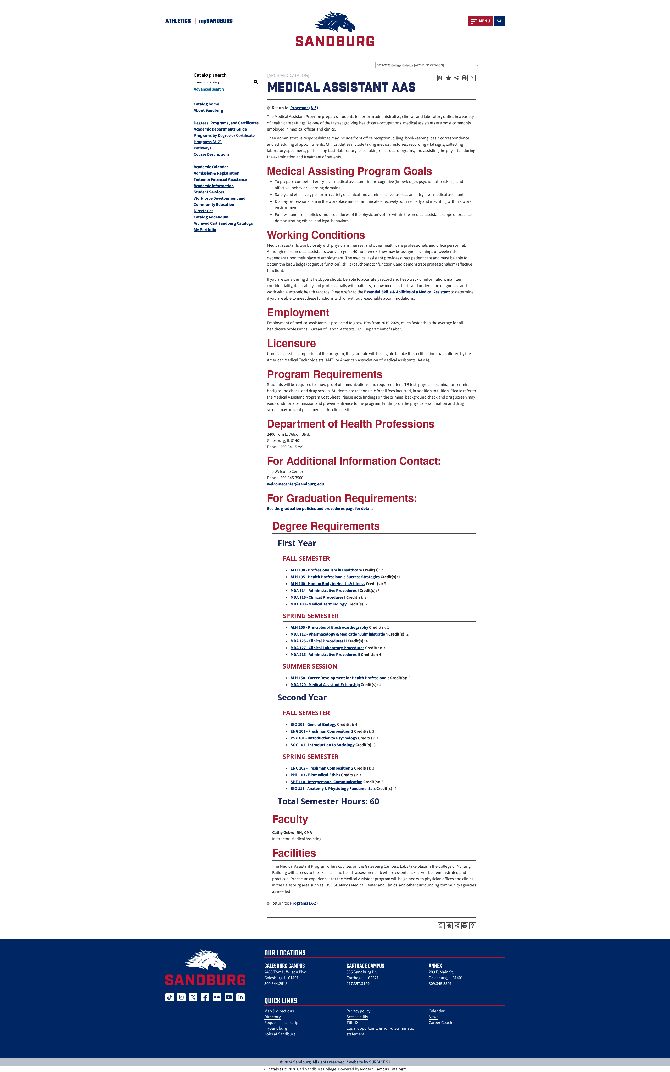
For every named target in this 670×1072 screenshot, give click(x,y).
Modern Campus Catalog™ (383, 1069)
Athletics (178, 21)
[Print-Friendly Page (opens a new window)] (464, 78)
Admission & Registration (216, 173)
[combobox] (427, 65)
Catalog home (206, 104)
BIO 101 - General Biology (313, 724)
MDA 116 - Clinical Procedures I (318, 597)
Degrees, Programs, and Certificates (226, 123)
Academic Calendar (211, 167)
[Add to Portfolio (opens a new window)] (448, 78)
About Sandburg (208, 110)
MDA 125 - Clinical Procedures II (319, 641)
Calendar (437, 1011)
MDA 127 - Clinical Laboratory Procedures (327, 648)
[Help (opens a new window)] (472, 78)
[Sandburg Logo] (335, 29)
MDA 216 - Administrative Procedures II (325, 655)
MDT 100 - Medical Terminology (319, 604)
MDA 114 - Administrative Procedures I (325, 590)
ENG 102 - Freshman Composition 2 (322, 768)
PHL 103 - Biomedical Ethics (315, 775)
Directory (272, 1017)
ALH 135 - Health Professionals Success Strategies (335, 577)
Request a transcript (282, 1022)
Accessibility (357, 1017)
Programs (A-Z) (208, 142)
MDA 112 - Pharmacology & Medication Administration (339, 634)
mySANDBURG (216, 21)
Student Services (209, 192)
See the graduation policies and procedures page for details (320, 509)
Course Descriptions (212, 154)
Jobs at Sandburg (279, 1034)
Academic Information (214, 186)
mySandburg (275, 1028)
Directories (203, 211)
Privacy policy (358, 1011)
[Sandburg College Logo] (205, 967)
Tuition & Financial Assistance (220, 179)
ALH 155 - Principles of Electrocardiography (329, 627)
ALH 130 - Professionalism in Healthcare (326, 570)
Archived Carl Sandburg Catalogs (223, 223)
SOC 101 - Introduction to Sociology (323, 745)
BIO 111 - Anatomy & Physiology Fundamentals (333, 789)
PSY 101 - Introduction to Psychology (324, 738)
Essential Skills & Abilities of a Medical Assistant (407, 292)
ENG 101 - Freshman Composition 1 (322, 731)
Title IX (352, 1022)
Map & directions (279, 1011)
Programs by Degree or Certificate (224, 135)
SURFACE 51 (379, 1062)
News (433, 1017)
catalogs (276, 1069)
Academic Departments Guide (220, 129)
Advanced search (209, 89)
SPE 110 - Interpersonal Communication (326, 782)
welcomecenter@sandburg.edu (295, 484)
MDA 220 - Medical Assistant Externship (325, 685)
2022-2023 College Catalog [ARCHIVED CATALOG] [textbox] (410, 65)
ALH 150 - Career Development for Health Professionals (340, 678)
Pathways (202, 148)
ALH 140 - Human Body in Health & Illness (328, 584)
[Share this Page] (456, 78)
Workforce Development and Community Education (219, 201)
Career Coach (440, 1022)
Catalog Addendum (211, 217)
